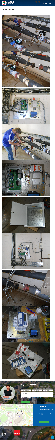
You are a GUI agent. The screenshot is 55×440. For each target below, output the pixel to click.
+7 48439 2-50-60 (48, 3)
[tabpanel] (23, 432)
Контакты (41, 5)
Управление (32, 5)
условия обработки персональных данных (36, 397)
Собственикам (16, 5)
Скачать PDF (23, 433)
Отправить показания (52, 437)
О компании (10, 5)
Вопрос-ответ (37, 5)
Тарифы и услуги (22, 5)
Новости (27, 5)
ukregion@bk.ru (47, 1)
